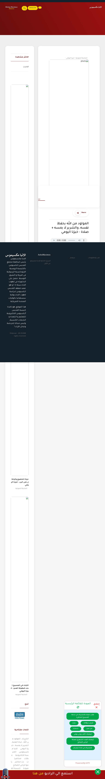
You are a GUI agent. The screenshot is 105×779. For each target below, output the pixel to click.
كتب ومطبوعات (94, 258)
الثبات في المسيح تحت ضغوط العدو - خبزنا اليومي (20, 688)
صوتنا (26, 769)
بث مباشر (19, 762)
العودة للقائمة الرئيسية (78, 703)
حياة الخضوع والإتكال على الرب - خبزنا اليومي (20, 482)
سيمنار (72, 258)
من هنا (38, 774)
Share (83, 213)
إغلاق (97, 704)
